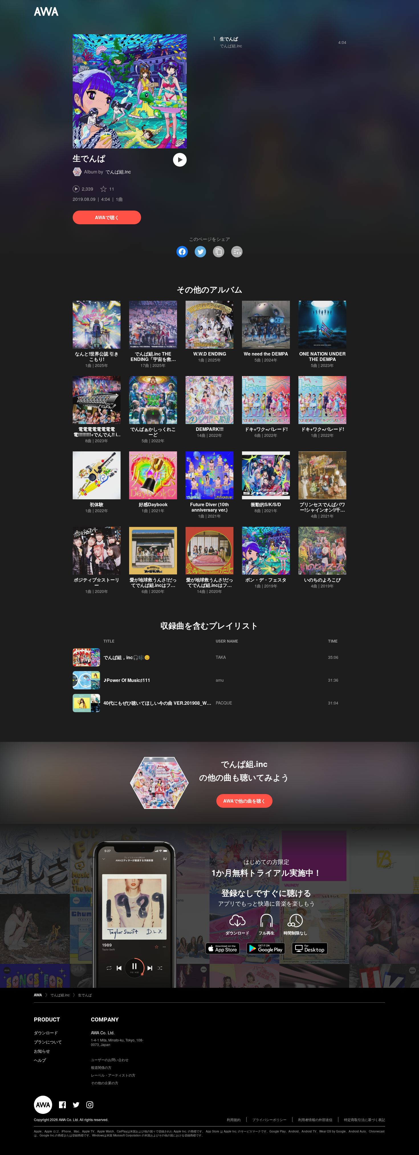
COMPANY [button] (105, 1019)
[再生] (180, 160)
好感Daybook (153, 504)
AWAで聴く (107, 217)
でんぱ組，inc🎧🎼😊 (126, 657)
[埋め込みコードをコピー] (237, 251)
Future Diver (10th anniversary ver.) (209, 507)
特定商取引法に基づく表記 (364, 1119)
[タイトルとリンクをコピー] (218, 251)
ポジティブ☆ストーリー (96, 582)
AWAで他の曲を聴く (244, 800)
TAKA (221, 657)
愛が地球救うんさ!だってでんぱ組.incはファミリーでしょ (209, 585)
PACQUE (224, 703)
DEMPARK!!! (209, 429)
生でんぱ (229, 38)
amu (220, 680)
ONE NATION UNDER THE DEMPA (322, 356)
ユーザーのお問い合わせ (110, 1059)
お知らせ (42, 1051)
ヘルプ (40, 1060)
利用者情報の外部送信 (315, 1119)
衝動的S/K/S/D (266, 504)
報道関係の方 (101, 1067)
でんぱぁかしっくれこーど (153, 432)
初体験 (96, 504)
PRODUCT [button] (47, 1019)
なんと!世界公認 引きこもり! (97, 356)
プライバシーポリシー (269, 1119)
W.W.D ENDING (209, 353)
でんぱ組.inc (118, 171)
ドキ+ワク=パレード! (266, 429)
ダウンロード (46, 1032)
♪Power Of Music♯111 (126, 680)
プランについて (48, 1042)
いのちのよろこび (322, 579)
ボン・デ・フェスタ (265, 579)
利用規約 (234, 1119)
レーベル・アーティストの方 (113, 1075)
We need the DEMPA (266, 353)
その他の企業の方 (104, 1082)
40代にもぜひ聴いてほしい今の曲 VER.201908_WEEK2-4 (163, 703)
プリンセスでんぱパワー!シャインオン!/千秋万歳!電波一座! (322, 509)
